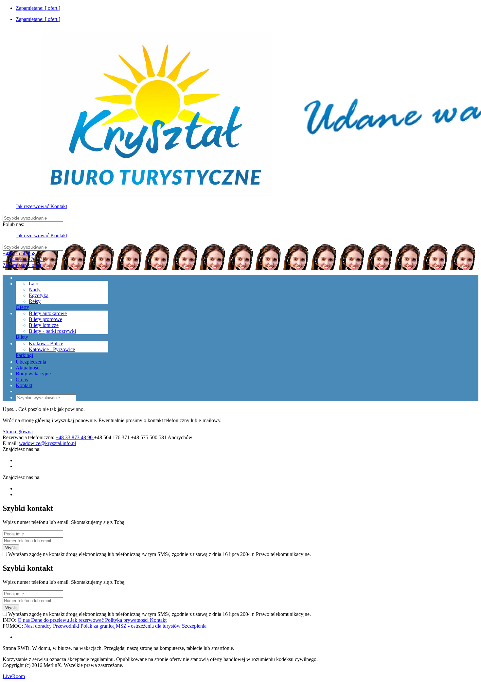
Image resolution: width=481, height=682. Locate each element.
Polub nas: (13, 224)
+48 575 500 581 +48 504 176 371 (24, 256)
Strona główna (18, 431)
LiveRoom (14, 676)
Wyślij (11, 547)
